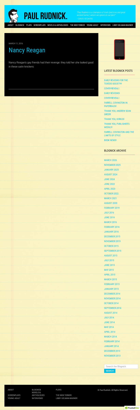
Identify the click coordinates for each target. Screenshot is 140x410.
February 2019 (112, 207)
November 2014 (112, 298)
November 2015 (112, 241)
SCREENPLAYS (39, 25)
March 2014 (110, 336)
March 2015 (110, 279)
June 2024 (109, 179)
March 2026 (110, 160)
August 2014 (110, 312)
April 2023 (109, 188)
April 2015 (109, 274)
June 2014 (109, 322)
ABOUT (10, 25)
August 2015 (110, 255)
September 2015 (112, 250)
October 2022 (111, 193)
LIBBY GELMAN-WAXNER (123, 25)
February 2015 (112, 284)
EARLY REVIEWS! (112, 93)
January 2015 (111, 289)
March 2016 (110, 222)
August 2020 (110, 203)
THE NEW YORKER (77, 25)
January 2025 (111, 169)
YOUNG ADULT (92, 25)
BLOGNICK (20, 25)
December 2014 (112, 293)
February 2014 (112, 341)
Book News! (110, 140)
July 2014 (109, 317)
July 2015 (109, 260)
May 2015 (109, 269)
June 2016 (109, 217)
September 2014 (112, 308)
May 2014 (109, 327)
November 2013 (112, 355)
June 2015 (109, 265)
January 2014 (111, 346)
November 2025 (112, 165)
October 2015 (111, 246)
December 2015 (112, 236)
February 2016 (112, 227)
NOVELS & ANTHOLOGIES (57, 25)
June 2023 (109, 184)
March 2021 (110, 198)
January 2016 (111, 231)
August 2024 (110, 174)
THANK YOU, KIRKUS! (114, 119)
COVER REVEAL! (111, 88)
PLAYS (29, 25)
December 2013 (112, 351)
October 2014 (111, 303)
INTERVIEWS (105, 25)
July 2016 (109, 212)
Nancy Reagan (27, 50)
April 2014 (109, 331)
